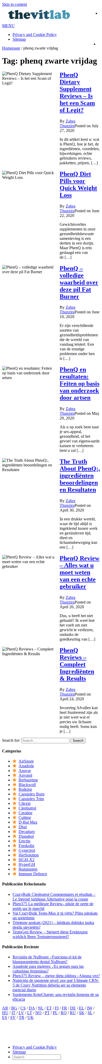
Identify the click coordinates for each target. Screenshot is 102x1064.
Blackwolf (27, 784)
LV (21, 1013)
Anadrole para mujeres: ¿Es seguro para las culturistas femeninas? (48, 968)
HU (5, 1013)
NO (38, 1013)
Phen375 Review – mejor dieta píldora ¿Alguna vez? (56, 976)
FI (57, 1008)
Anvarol (25, 775)
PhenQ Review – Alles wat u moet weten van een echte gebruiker (79, 572)
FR (64, 1008)
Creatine (25, 813)
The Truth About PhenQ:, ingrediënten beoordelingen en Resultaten (80, 475)
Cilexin (25, 803)
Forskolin (26, 845)
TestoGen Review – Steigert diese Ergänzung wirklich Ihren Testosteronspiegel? (50, 934)
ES (4, 1017)
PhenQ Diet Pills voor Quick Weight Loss (78, 184)
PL (55, 1013)
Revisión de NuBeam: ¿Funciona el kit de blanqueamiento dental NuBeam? (47, 959)
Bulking (25, 789)
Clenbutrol (27, 808)
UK (30, 1017)
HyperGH (27, 864)
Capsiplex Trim (31, 799)
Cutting (25, 817)
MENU (8, 25)
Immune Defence (33, 874)
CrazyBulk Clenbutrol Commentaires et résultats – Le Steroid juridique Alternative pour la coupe (54, 896)
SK (81, 1013)
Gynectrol (27, 850)
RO (64, 1013)
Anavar (25, 770)
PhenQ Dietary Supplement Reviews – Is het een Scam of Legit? (77, 92)
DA (32, 1008)
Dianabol (26, 836)
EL (81, 1008)
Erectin (24, 841)
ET (49, 1008)
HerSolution (29, 855)
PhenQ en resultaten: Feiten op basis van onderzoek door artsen (79, 383)
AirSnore (26, 761)
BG (14, 1008)
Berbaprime (28, 780)
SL (90, 1013)
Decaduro (27, 831)
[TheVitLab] (39, 21)
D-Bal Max (28, 822)
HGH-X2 (27, 860)
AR (5, 1008)
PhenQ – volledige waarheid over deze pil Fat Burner (79, 282)
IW (89, 1008)
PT (47, 1013)
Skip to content (14, 4)
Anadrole (26, 766)
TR (21, 1017)
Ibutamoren (28, 869)
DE (73, 1008)
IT (13, 1013)
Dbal (23, 827)
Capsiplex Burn (31, 794)
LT (29, 1013)
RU (73, 1013)
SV (13, 1017)
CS (23, 1008)
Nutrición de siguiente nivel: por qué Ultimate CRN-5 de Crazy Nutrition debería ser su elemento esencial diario (56, 985)
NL (40, 1008)
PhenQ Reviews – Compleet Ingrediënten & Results (77, 664)
